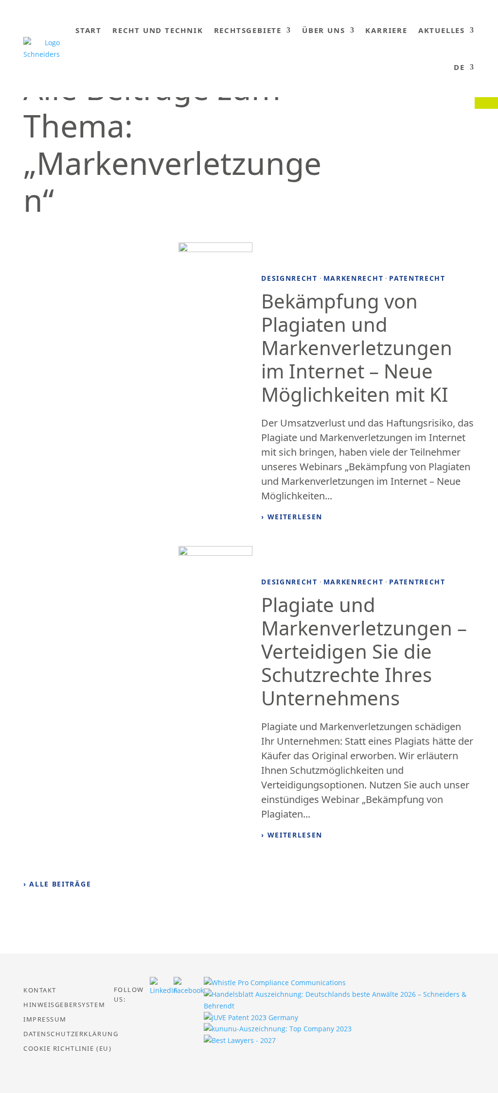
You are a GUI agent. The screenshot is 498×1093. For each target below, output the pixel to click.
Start (88, 30)
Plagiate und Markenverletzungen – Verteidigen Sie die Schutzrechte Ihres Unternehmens (364, 651)
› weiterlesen (291, 516)
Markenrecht (353, 278)
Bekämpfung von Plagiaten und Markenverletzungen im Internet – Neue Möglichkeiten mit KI (356, 348)
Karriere (386, 30)
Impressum (45, 1020)
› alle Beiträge (57, 883)
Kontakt (39, 990)
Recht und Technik (157, 30)
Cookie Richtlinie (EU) (67, 1049)
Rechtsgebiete (248, 30)
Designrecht (289, 278)
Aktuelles (441, 30)
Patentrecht (417, 278)
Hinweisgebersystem (64, 1005)
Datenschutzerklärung (70, 1034)
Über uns (323, 30)
